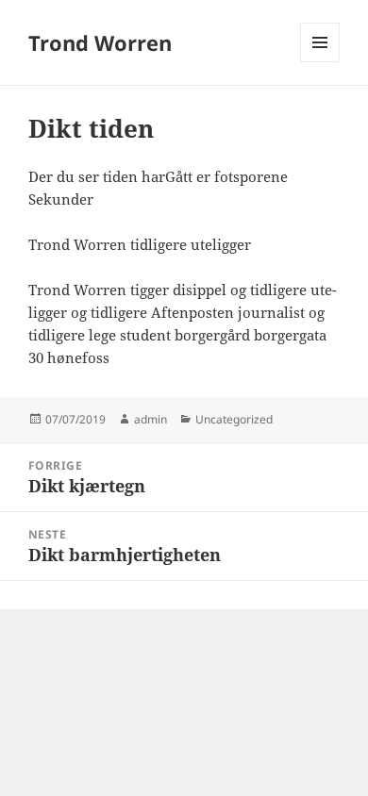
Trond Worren (100, 42)
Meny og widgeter (320, 61)
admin (150, 419)
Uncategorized (234, 419)
